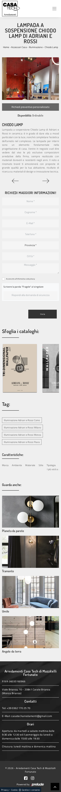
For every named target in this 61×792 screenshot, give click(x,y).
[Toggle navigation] (54, 8)
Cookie (14, 789)
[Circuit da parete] (15, 181)
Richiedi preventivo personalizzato (30, 107)
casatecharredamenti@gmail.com (31, 716)
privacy (32, 279)
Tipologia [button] (51, 465)
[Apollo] (46, 181)
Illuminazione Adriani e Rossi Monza (22, 434)
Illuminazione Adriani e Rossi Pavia (22, 442)
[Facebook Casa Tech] (27, 778)
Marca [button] (5, 465)
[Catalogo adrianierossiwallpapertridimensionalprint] (20, 368)
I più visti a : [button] (53, 469)
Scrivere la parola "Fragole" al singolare (23, 286)
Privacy (4, 789)
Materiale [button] (30, 465)
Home (6, 47)
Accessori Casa (19, 47)
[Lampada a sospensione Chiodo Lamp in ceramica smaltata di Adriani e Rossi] (30, 78)
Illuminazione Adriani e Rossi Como (22, 420)
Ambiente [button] (17, 465)
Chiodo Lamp (51, 47)
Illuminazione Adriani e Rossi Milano (22, 427)
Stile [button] (41, 465)
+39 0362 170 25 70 (18, 708)
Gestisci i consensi (31, 789)
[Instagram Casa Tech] (34, 778)
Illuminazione (36, 47)
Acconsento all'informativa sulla (20, 279)
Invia (42, 314)
